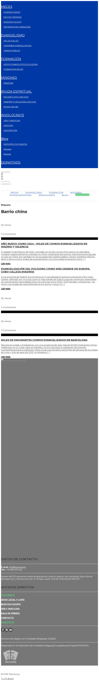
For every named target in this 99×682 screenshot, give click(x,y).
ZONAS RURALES (12, 50)
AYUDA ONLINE (11, 107)
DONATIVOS (10, 162)
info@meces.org (17, 567)
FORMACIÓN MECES (13, 69)
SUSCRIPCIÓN (10, 130)
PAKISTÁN (8, 83)
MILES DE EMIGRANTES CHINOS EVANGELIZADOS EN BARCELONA (44, 340)
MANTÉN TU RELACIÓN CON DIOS (20, 102)
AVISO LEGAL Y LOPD (12, 600)
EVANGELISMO (13, 35)
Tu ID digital (7, 678)
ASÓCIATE (8, 125)
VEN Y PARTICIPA (12, 121)
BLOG (4, 139)
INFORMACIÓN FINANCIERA (17, 27)
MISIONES (9, 77)
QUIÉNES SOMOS (12, 12)
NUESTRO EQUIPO (12, 22)
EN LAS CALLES (11, 41)
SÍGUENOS (5, 172)
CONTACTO (6, 184)
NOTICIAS (7, 154)
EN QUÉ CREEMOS (13, 17)
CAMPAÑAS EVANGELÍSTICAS (17, 46)
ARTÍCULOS (7, 149)
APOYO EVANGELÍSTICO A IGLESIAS (21, 64)
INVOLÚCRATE (12, 115)
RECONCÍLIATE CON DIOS (16, 97)
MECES (6, 7)
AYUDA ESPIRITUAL (16, 91)
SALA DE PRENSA (10, 613)
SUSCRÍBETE (8, 595)
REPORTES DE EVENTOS (15, 144)
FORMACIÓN (11, 59)
